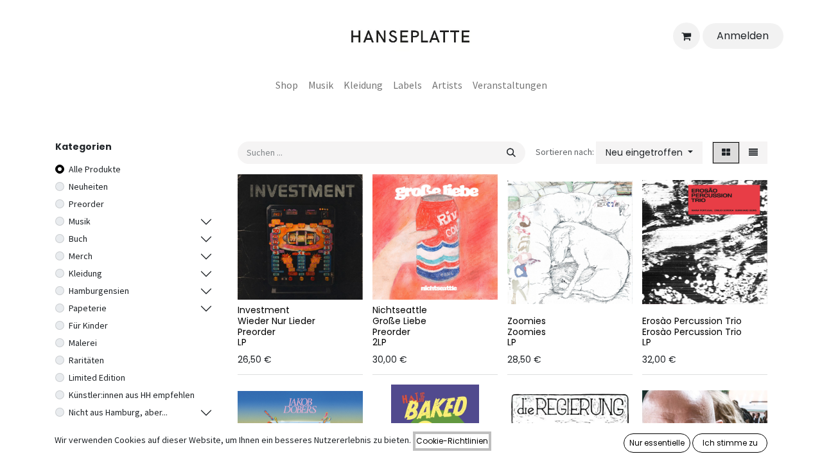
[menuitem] (286, 85)
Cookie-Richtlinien (452, 440)
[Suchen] (511, 152)
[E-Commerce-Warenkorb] (686, 36)
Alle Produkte (95, 169)
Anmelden (743, 35)
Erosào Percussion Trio (692, 320)
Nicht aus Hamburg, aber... (118, 412)
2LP (379, 342)
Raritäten (86, 360)
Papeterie (88, 308)
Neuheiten (88, 186)
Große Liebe (399, 320)
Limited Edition (97, 377)
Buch (78, 238)
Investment (264, 310)
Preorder (86, 204)
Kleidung (85, 273)
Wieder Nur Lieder (276, 320)
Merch (80, 256)
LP (242, 342)
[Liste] (753, 152)
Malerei (83, 343)
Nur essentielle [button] (657, 442)
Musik (80, 221)
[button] (649, 152)
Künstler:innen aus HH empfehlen (132, 395)
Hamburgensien (99, 290)
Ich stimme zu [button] (730, 442)
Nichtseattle (399, 310)
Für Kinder (88, 325)
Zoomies (526, 320)
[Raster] (726, 152)
